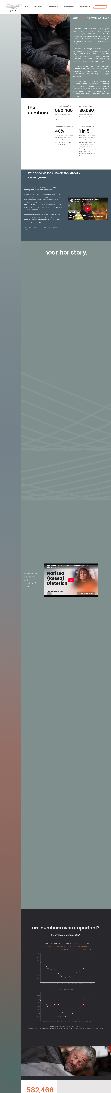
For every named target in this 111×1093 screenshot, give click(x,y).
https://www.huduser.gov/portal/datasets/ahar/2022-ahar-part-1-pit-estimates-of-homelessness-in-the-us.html (68, 1029)
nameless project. (13, 10)
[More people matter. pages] (57, 6)
